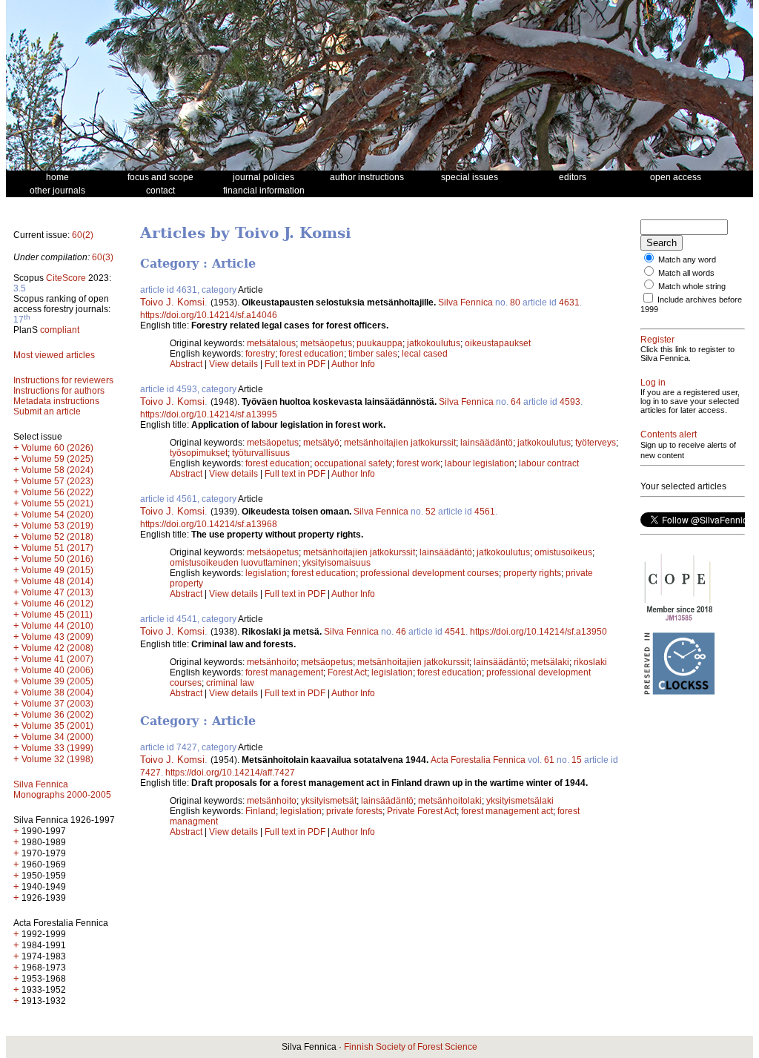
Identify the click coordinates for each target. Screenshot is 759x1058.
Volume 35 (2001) (57, 726)
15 (576, 760)
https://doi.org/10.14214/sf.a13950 (538, 631)
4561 (484, 511)
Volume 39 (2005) (57, 681)
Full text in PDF (295, 364)
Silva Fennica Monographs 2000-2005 (62, 789)
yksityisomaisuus (336, 563)
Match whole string (692, 286)
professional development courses (429, 573)
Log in (653, 382)
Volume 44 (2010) (57, 626)
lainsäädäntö (486, 442)
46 (401, 631)
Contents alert (668, 434)
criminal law (230, 683)
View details (234, 364)
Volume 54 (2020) (57, 514)
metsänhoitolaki (450, 801)
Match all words (686, 272)
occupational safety (353, 463)
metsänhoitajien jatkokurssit (400, 442)
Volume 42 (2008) (57, 648)
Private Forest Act (422, 811)
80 (515, 302)
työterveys (595, 442)
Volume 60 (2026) (57, 448)
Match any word (687, 259)
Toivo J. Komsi (172, 302)
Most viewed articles (54, 355)
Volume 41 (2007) (57, 659)
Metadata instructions (56, 401)
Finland (260, 811)
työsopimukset (199, 453)
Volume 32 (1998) (57, 759)
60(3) (102, 257)
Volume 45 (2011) (57, 614)
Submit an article (47, 411)
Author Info (353, 364)
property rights (532, 573)
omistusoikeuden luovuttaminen (234, 563)
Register (657, 339)
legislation (266, 573)
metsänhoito (271, 662)
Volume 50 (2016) (57, 559)
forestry (260, 353)
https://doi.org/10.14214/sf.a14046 (208, 315)
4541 (455, 631)
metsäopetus (326, 343)
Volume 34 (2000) (57, 737)
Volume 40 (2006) (57, 670)
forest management (284, 672)
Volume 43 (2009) (57, 637)
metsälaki (550, 662)
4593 (570, 402)
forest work (418, 463)
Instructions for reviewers (63, 380)
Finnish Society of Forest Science (410, 1047)
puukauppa (379, 343)
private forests (354, 811)
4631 (569, 302)
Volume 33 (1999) (57, 748)
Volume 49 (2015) (57, 570)
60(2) (82, 235)
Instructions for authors (59, 391)
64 (516, 402)
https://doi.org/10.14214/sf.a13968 (208, 524)
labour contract (549, 463)
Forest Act (347, 672)
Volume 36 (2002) (57, 715)
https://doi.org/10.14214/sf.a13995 (208, 414)
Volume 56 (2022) (57, 492)
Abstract (186, 364)
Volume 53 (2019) (57, 525)
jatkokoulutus (433, 343)
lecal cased (425, 353)
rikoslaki (590, 662)
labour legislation (479, 463)
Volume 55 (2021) (57, 503)
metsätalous (271, 343)
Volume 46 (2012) (57, 603)
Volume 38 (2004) (57, 692)
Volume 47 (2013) (57, 592)
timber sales (372, 353)
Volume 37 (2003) (57, 703)
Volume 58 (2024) (57, 470)
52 (430, 511)
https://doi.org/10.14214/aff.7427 (230, 772)
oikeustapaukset (498, 343)
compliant (59, 330)
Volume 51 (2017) (57, 548)
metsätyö (321, 442)
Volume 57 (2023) (57, 481)
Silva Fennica (465, 302)
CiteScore (66, 278)
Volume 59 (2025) (57, 459)
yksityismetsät (329, 801)
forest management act (507, 811)
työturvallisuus (261, 453)
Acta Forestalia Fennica (478, 760)
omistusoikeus (563, 552)
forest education (311, 353)
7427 (150, 772)
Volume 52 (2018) (57, 537)
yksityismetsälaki (520, 801)
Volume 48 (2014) (57, 581)
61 (549, 760)
